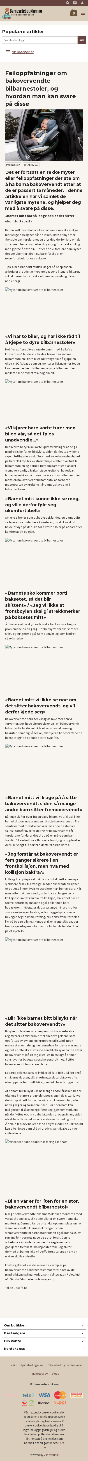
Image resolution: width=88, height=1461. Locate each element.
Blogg (56, 1374)
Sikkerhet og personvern (65, 1365)
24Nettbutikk (51, 1455)
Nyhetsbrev (40, 1374)
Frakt (13, 1365)
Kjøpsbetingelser (32, 1365)
